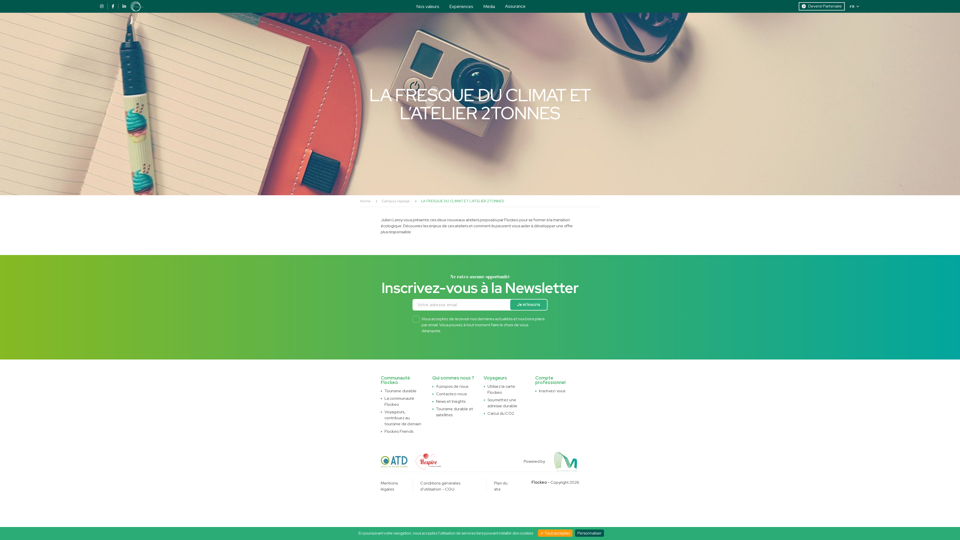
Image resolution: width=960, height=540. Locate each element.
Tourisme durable (400, 391)
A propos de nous (452, 386)
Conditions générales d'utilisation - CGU (440, 486)
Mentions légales (389, 486)
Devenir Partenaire (825, 6)
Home (365, 201)
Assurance (515, 6)
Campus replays (396, 201)
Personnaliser (590, 533)
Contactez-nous (451, 393)
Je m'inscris (528, 304)
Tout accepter (557, 533)
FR (852, 6)
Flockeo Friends (399, 431)
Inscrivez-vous (552, 391)
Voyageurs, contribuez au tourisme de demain (402, 417)
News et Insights (451, 401)
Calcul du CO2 (501, 413)
